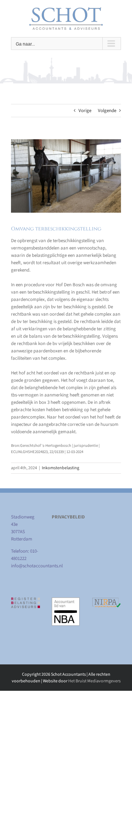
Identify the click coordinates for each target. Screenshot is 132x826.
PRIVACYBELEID (68, 517)
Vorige (84, 110)
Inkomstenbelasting (60, 468)
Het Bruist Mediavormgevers (94, 681)
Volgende (107, 110)
